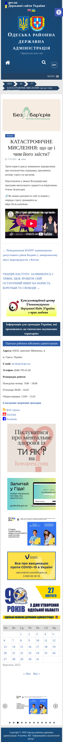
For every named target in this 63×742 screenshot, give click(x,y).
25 (45, 653)
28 (13, 659)
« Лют (27, 673)
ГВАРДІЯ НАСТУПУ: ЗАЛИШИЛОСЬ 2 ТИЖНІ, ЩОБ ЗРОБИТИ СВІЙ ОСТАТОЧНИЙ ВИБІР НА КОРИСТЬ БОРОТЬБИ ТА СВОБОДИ (28, 281)
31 (37, 659)
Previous (5, 706)
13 (5, 646)
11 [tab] (50, 723)
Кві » (36, 673)
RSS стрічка (13, 410)
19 (53, 646)
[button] (59, 12)
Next (55, 706)
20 (5, 653)
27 (5, 659)
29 (21, 659)
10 (37, 640)
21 (13, 653)
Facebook (11, 419)
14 (13, 646)
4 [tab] (21, 723)
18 (45, 646)
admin (23, 159)
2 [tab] (13, 723)
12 (53, 640)
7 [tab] (34, 723)
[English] (29, 10)
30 (29, 659)
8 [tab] (38, 723)
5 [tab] (25, 723)
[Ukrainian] (34, 10)
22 (21, 653)
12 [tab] (54, 723)
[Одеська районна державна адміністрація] (7, 63)
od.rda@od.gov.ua (20, 363)
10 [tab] (46, 723)
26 (53, 653)
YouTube (11, 414)
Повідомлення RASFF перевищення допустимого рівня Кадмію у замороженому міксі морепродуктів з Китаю (30, 255)
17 (37, 646)
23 (29, 653)
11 (45, 640)
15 (21, 646)
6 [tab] (30, 723)
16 (29, 646)
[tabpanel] (31, 706)
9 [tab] (42, 723)
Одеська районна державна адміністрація (31, 41)
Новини (10, 136)
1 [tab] (9, 723)
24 (37, 653)
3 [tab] (17, 723)
